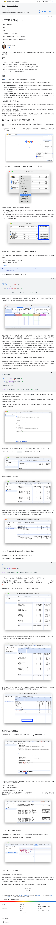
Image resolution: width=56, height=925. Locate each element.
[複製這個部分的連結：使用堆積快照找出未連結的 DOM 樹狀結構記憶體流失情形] (45, 357)
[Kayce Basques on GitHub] (10, 48)
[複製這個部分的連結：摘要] (6, 58)
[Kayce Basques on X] (8, 48)
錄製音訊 (6, 265)
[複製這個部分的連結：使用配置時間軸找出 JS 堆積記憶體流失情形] (35, 551)
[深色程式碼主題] (51, 279)
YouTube (40, 908)
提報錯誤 (3, 906)
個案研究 (22, 908)
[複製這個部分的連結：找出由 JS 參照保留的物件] (22, 830)
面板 (19, 17)
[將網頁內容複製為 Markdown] (23, 20)
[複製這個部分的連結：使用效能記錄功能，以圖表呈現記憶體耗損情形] (37, 251)
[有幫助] (51, 17)
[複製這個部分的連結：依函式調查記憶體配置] (19, 731)
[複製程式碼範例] (53, 279)
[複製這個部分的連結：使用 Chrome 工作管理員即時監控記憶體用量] (36, 120)
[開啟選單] (2, 1)
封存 (21, 910)
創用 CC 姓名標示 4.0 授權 (24, 895)
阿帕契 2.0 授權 (39, 895)
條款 (3, 918)
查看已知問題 (4, 908)
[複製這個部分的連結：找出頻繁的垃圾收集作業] (21, 871)
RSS (39, 913)
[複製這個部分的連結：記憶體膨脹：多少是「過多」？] (22, 101)
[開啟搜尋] (37, 1)
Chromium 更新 (23, 906)
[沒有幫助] (53, 17)
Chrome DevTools (12, 6)
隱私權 (6, 918)
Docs (3, 6)
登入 (53, 1)
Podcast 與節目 (23, 913)
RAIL (5, 80)
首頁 (2, 17)
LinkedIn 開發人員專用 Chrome (44, 910)
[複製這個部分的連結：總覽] (6, 76)
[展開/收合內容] (13, 25)
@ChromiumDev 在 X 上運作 (44, 906)
